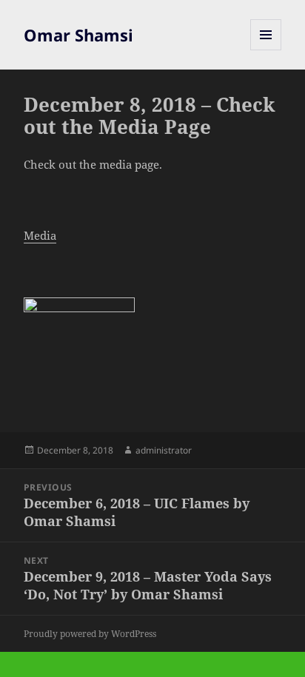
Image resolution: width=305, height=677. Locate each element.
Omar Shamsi (78, 35)
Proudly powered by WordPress (90, 633)
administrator (163, 450)
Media (40, 235)
